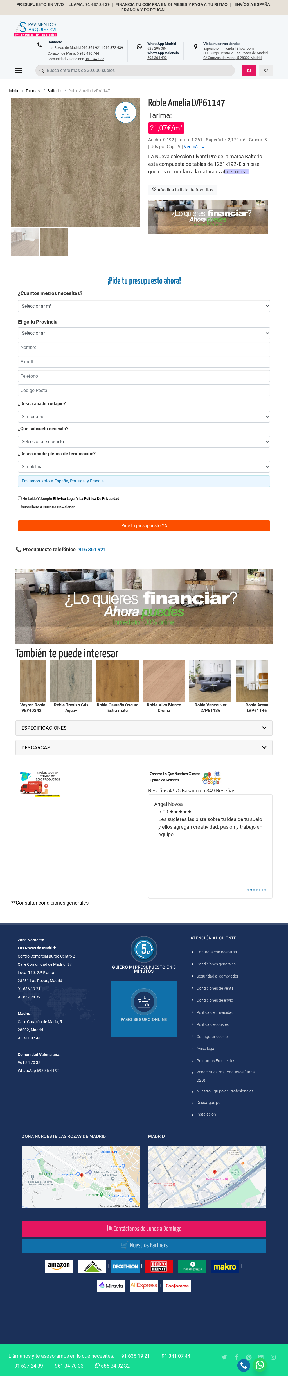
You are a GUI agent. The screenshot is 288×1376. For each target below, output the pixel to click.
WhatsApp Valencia (163, 55)
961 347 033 (94, 59)
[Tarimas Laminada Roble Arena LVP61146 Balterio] (208, 681)
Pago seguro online (144, 1019)
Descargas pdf (209, 1102)
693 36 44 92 (48, 1070)
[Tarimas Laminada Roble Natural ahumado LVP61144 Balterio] (254, 681)
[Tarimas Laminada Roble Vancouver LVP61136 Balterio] (162, 681)
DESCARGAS (35, 748)
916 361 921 (91, 48)
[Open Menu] (18, 70)
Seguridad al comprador (217, 976)
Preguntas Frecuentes (216, 1060)
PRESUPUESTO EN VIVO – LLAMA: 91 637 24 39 (63, 5)
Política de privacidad (215, 1012)
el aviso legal (64, 499)
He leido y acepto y (70, 499)
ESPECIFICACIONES (44, 728)
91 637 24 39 (28, 1366)
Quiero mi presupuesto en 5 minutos (144, 969)
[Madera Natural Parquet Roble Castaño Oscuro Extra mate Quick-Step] (69, 681)
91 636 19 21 (135, 1356)
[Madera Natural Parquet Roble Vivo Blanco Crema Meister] (115, 681)
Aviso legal (206, 1048)
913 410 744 (89, 53)
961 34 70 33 (69, 1366)
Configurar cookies (213, 1036)
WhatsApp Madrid (161, 46)
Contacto (55, 42)
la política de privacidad (99, 499)
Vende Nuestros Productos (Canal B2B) (226, 1076)
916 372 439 (113, 48)
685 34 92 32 (115, 1366)
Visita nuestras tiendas (235, 51)
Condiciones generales (216, 964)
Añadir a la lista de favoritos (184, 189)
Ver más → (194, 146)
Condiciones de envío (215, 1000)
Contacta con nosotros (217, 952)
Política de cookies (213, 1024)
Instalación (206, 1114)
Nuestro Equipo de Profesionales (225, 1091)
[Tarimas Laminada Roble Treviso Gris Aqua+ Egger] (22, 681)
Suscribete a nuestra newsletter (48, 507)
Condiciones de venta (215, 988)
